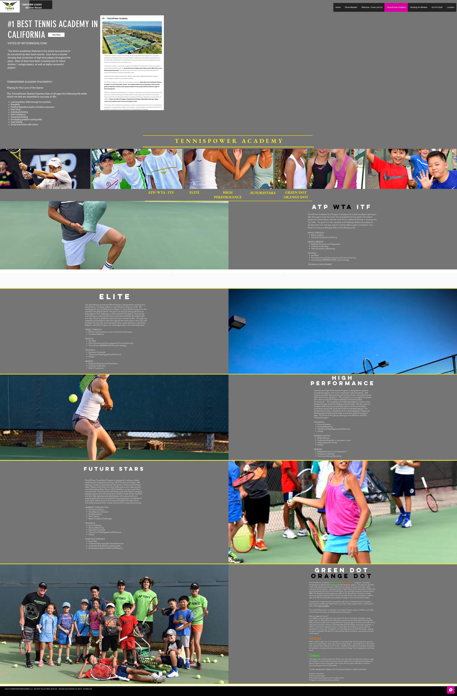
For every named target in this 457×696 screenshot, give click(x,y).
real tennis (320, 627)
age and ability (323, 606)
